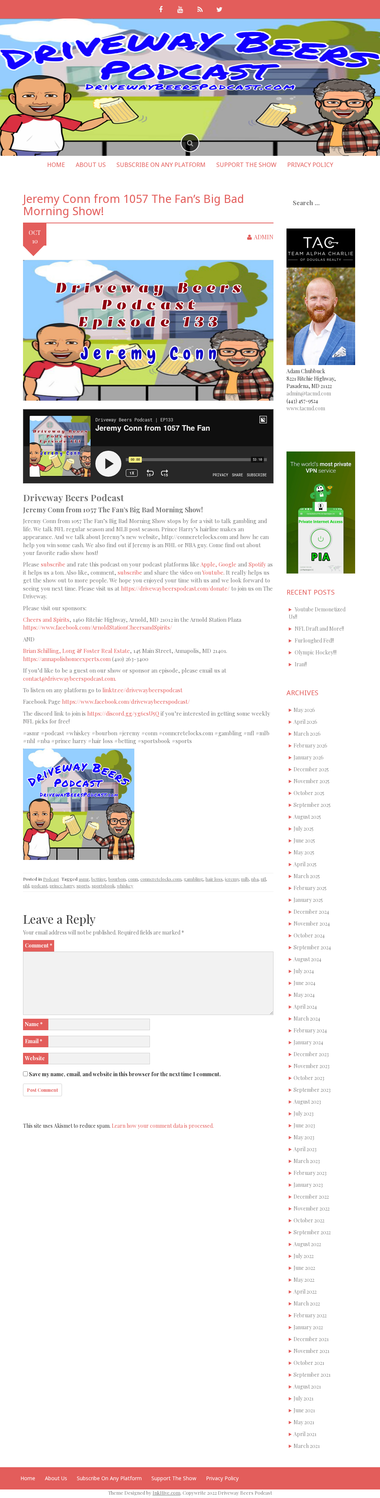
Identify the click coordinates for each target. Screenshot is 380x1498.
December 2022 (311, 1196)
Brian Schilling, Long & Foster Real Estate (76, 650)
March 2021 (307, 1445)
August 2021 (307, 1386)
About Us (91, 165)
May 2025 (304, 852)
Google (227, 564)
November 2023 (312, 1066)
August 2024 (307, 959)
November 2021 (312, 1350)
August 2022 (307, 1244)
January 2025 (308, 899)
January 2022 (308, 1327)
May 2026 (304, 709)
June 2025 (304, 840)
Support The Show (246, 165)
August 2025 (307, 816)
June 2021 (304, 1410)
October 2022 (309, 1220)
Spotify (257, 564)
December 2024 (311, 911)
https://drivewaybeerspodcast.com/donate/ (175, 588)
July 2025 (304, 828)
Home (56, 165)
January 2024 (308, 1042)
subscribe (53, 564)
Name (34, 1024)
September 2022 (312, 1232)
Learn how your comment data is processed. (163, 1125)
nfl (263, 879)
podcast (40, 885)
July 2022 (304, 1255)
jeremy (232, 879)
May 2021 (304, 1422)
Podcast (51, 879)
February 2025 (310, 887)
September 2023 (312, 1089)
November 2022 (312, 1208)
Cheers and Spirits (46, 619)
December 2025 (311, 769)
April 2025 (305, 864)
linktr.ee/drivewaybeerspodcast (142, 690)
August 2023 (307, 1101)
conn (133, 879)
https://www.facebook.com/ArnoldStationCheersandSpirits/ (97, 627)
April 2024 (305, 1006)
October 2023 (309, 1077)
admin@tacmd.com (308, 393)
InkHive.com (166, 1492)
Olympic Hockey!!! (316, 652)
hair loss (214, 879)
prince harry (62, 885)
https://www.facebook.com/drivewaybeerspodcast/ (126, 701)
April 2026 (305, 721)
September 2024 (312, 947)
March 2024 (307, 1018)
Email (33, 1041)
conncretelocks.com (160, 879)
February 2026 (310, 745)
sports (82, 885)
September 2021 (312, 1374)
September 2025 (312, 804)
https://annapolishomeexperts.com (67, 659)
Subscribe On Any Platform (161, 165)
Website (35, 1058)
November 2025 (312, 781)
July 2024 (304, 971)
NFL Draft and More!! (319, 628)
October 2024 (309, 935)
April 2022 (305, 1291)
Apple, (208, 564)
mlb (245, 879)
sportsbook (103, 885)
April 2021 (305, 1434)
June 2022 (304, 1267)
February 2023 (310, 1172)
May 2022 (304, 1279)
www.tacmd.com (305, 408)
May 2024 (304, 994)
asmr (84, 879)
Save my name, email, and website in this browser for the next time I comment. (125, 1074)
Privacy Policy (310, 165)
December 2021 (311, 1339)
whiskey (125, 885)
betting (98, 879)
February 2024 (310, 1030)
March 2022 (307, 1303)
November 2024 (312, 923)
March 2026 (307, 733)
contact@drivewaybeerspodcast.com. (69, 678)
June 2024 (304, 982)
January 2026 (309, 757)
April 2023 (305, 1149)
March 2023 (307, 1160)
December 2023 (311, 1054)
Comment (38, 945)
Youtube (212, 572)
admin (263, 237)
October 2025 (309, 792)
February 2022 (310, 1315)
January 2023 (308, 1184)
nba (255, 879)
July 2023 (304, 1113)
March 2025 (307, 876)
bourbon (117, 879)
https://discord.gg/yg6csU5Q (123, 713)
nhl (26, 885)
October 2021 (309, 1362)
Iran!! (301, 664)
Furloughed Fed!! (314, 640)
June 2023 (304, 1125)
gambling (193, 879)
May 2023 (304, 1137)
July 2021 (304, 1398)
